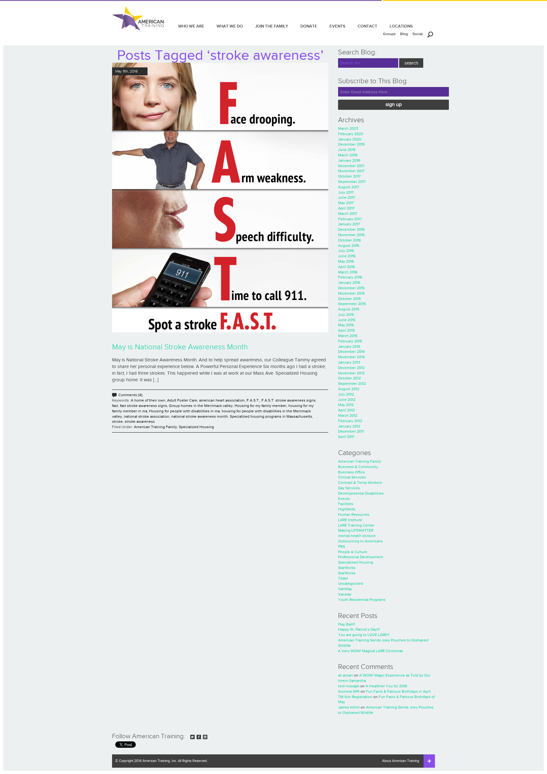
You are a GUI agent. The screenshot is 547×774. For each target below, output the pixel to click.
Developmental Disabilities (361, 493)
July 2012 (346, 394)
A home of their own (148, 400)
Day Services (349, 488)
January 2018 (349, 160)
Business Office (351, 472)
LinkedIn (205, 737)
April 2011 (346, 436)
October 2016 (349, 240)
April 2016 (346, 267)
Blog (404, 34)
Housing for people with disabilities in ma (184, 411)
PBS (341, 546)
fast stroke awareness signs (143, 405)
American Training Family (155, 427)
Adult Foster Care (182, 400)
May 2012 (346, 405)
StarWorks (346, 567)
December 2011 (351, 431)
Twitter (192, 737)
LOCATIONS (401, 26)
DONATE (308, 26)
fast (115, 405)
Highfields (346, 509)
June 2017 (346, 197)
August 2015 (348, 309)
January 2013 (349, 362)
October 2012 (349, 378)
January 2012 (349, 426)
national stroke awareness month (199, 416)
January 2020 (349, 139)
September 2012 (352, 383)
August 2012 (348, 389)
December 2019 (351, 144)
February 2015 (350, 341)
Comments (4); (130, 395)
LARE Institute (350, 520)
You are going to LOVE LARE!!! (364, 635)
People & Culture (352, 552)
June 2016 (346, 256)
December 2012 (351, 367)
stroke (117, 421)
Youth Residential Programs (362, 599)
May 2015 (346, 325)
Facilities (345, 504)
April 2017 (346, 208)
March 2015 (347, 336)
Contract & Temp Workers (360, 482)
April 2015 (346, 330)
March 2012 (347, 415)
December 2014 (351, 351)
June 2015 (346, 320)
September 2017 (352, 181)
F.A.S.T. (253, 400)
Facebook (199, 737)
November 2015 (351, 293)
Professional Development (360, 557)
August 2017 (348, 187)
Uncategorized (350, 583)
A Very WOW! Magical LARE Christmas (370, 651)
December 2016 (351, 229)
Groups (389, 34)
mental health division (357, 536)
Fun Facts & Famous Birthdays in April (398, 691)
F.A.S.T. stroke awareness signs (288, 400)
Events (344, 498)
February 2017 (350, 219)
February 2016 (350, 277)
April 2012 (346, 410)
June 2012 (346, 399)
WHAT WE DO (230, 26)
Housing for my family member (260, 405)
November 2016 (351, 235)
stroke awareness (140, 421)
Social (417, 34)
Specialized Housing (196, 427)
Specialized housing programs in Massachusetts (271, 416)
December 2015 (351, 288)
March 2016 (347, 272)
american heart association (222, 400)
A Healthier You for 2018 (386, 686)
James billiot (349, 707)
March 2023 (348, 128)
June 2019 (346, 149)
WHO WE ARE (191, 26)
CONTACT (367, 26)
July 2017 (346, 192)
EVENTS (337, 26)
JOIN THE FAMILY (271, 26)
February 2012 (350, 421)
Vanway (344, 594)
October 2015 (349, 298)
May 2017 (346, 203)
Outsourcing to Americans (360, 541)
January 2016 (349, 282)
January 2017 (349, 224)
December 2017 (351, 166)
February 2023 (350, 134)
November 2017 (351, 171)
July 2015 (346, 314)
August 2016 (348, 245)
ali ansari (345, 675)
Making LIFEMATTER (355, 530)
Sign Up (394, 105)
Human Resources (353, 514)
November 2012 (351, 373)
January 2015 (349, 346)
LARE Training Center (356, 525)
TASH (343, 578)
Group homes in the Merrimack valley (201, 405)
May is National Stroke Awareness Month (180, 347)
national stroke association (146, 416)
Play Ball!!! (346, 624)
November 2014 (351, 357)
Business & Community (358, 467)
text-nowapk (348, 686)
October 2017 (349, 176)
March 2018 (347, 155)
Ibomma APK (349, 691)
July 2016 (346, 250)
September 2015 (352, 304)
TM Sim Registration (355, 697)
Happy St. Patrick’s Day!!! (359, 629)
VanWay (345, 589)
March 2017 (347, 213)
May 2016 (346, 261)
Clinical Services (352, 477)
